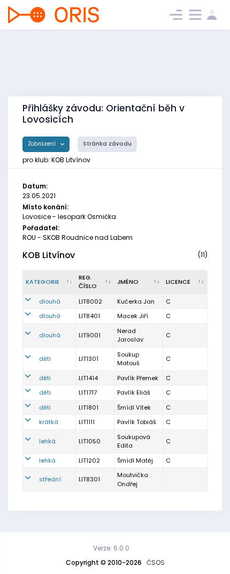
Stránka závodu (107, 144)
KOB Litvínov (48, 255)
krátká (48, 422)
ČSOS (156, 562)
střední (50, 479)
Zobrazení (42, 144)
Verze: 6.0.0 (111, 548)
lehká (47, 441)
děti (45, 358)
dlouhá (49, 301)
